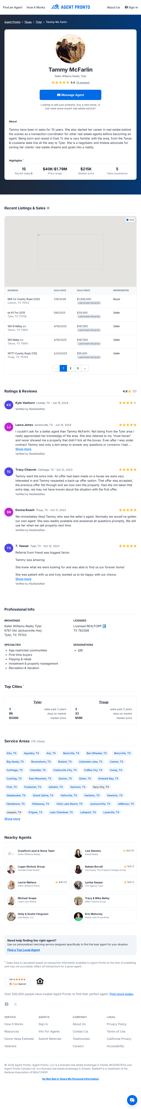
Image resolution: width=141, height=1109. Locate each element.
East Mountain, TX (40, 778)
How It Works (13, 1024)
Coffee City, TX (93, 770)
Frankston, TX (32, 786)
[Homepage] (70, 7)
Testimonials (81, 1039)
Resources (11, 1031)
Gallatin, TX (56, 786)
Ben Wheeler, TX (97, 753)
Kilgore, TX (35, 812)
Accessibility (115, 1046)
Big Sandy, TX (15, 761)
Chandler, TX (38, 770)
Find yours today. (122, 994)
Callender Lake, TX (90, 761)
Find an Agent (12, 7)
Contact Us (80, 1031)
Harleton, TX (92, 795)
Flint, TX (12, 786)
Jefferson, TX (126, 803)
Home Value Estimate (19, 1039)
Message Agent (72, 95)
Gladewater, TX (16, 795)
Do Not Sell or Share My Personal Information (70, 1078)
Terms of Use (116, 1031)
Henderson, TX (16, 803)
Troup (103, 702)
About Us (113, 7)
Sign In (133, 7)
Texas (28, 21)
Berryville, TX (122, 753)
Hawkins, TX (115, 795)
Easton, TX (65, 778)
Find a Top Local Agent (23, 950)
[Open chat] (132, 1100)
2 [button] (70, 368)
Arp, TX (51, 753)
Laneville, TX (111, 812)
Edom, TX (85, 778)
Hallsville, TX (69, 795)
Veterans (10, 1046)
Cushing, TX (14, 778)
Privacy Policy (116, 1024)
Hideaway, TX (40, 803)
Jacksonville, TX (100, 803)
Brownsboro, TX (41, 761)
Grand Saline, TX (43, 795)
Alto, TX (12, 753)
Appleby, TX (31, 753)
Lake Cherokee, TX (61, 812)
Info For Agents (49, 1031)
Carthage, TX (15, 770)
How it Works (36, 7)
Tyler (39, 21)
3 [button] (78, 368)
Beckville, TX (71, 753)
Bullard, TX (65, 761)
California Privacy (119, 1039)
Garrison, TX (78, 786)
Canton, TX (116, 761)
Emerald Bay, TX (108, 778)
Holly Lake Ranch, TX (70, 803)
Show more (23, 449)
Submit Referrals (50, 1039)
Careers (78, 1046)
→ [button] (85, 368)
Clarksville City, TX (65, 770)
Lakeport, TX (88, 812)
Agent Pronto (12, 21)
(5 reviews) (83, 82)
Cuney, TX (116, 770)
